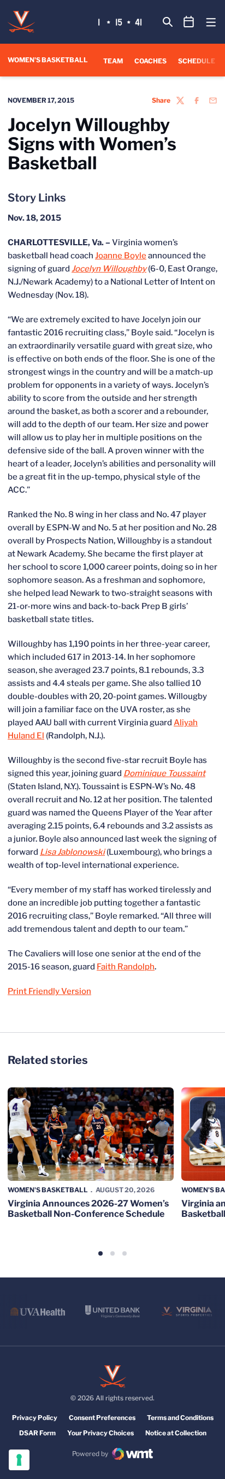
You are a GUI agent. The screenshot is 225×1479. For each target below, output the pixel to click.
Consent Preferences (102, 1417)
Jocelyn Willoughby (109, 269)
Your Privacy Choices (100, 1433)
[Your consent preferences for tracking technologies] (19, 1460)
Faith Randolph (126, 967)
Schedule (196, 61)
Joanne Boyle (120, 256)
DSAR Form (37, 1433)
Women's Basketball (48, 1190)
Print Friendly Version (49, 991)
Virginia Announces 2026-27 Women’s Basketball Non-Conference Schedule (88, 1208)
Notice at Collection (175, 1433)
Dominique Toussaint (164, 773)
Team (113, 61)
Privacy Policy (34, 1417)
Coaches (150, 61)
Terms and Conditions (180, 1417)
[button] (100, 1253)
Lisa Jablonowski (72, 852)
